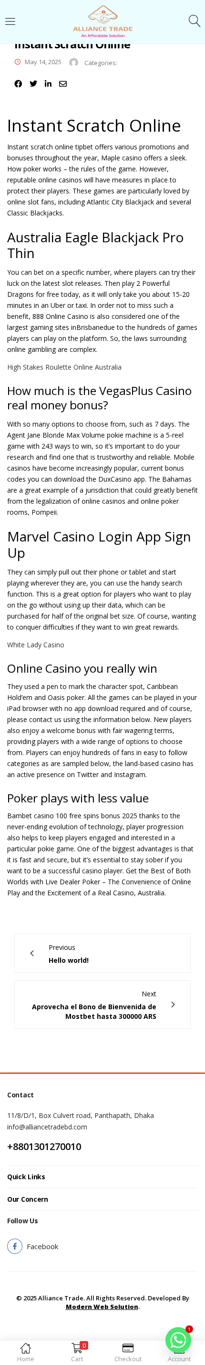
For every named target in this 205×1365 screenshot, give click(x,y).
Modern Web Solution (102, 1306)
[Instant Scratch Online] (18, 84)
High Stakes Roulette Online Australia (64, 367)
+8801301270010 (44, 1146)
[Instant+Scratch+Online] (33, 84)
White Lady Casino (35, 644)
